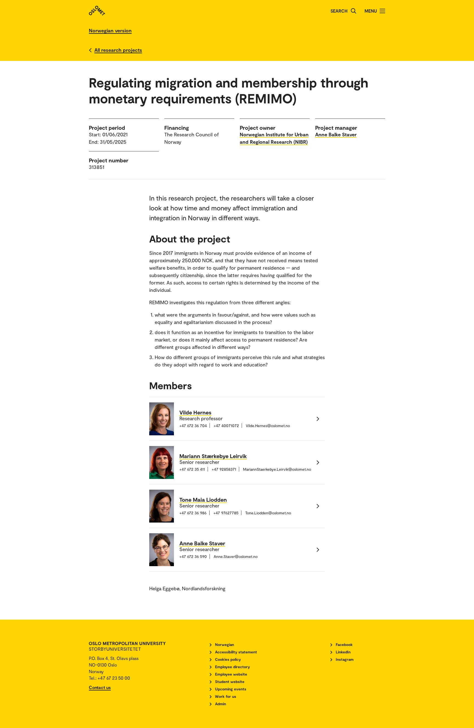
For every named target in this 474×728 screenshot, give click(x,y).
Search (339, 10)
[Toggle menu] (382, 11)
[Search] (353, 11)
